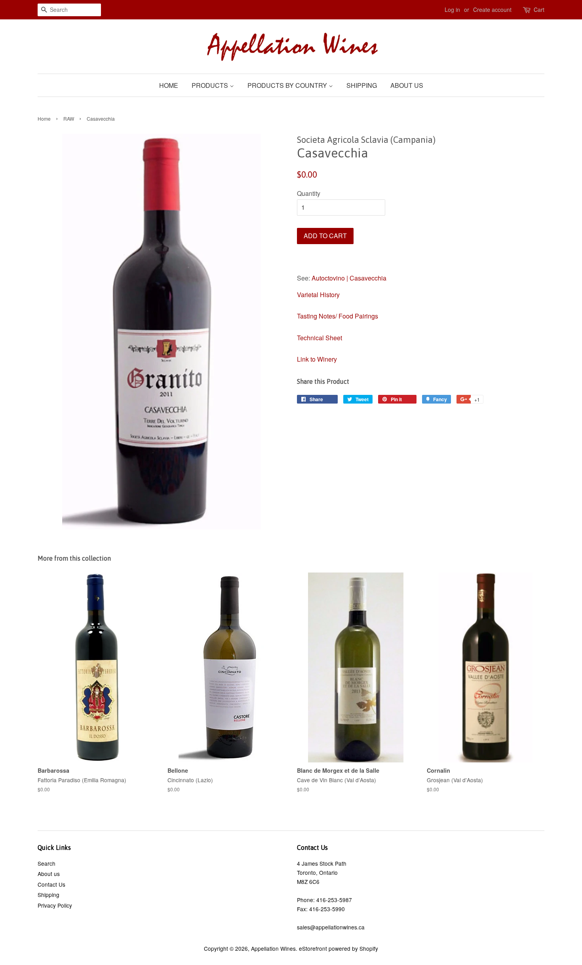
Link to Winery (317, 359)
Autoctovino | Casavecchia (349, 277)
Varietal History (318, 294)
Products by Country (288, 85)
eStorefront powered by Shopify (338, 948)
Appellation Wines (273, 948)
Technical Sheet (319, 337)
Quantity (308, 193)
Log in (452, 9)
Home (168, 85)
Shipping (361, 85)
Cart (539, 9)
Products (211, 85)
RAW (68, 118)
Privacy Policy (55, 905)
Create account (492, 9)
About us (406, 85)
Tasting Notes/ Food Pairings (337, 315)
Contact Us (51, 884)
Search (46, 863)
